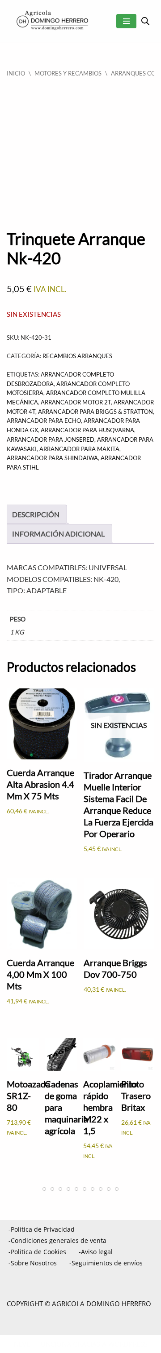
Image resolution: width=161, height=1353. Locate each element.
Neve (22, 1344)
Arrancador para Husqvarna (87, 430)
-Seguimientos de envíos (106, 1263)
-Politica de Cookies (37, 1251)
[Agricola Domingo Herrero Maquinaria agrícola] (51, 20)
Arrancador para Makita (79, 448)
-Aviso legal (96, 1251)
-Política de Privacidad (41, 1229)
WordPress (128, 1344)
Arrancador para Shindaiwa (52, 457)
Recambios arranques (77, 355)
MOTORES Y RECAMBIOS (68, 73)
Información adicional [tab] (58, 533)
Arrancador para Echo (44, 420)
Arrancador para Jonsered (50, 439)
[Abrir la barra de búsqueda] (145, 21)
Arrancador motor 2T (76, 402)
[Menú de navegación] (126, 21)
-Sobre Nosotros (32, 1263)
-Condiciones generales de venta (57, 1240)
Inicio (16, 73)
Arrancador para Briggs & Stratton (95, 411)
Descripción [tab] (35, 514)
